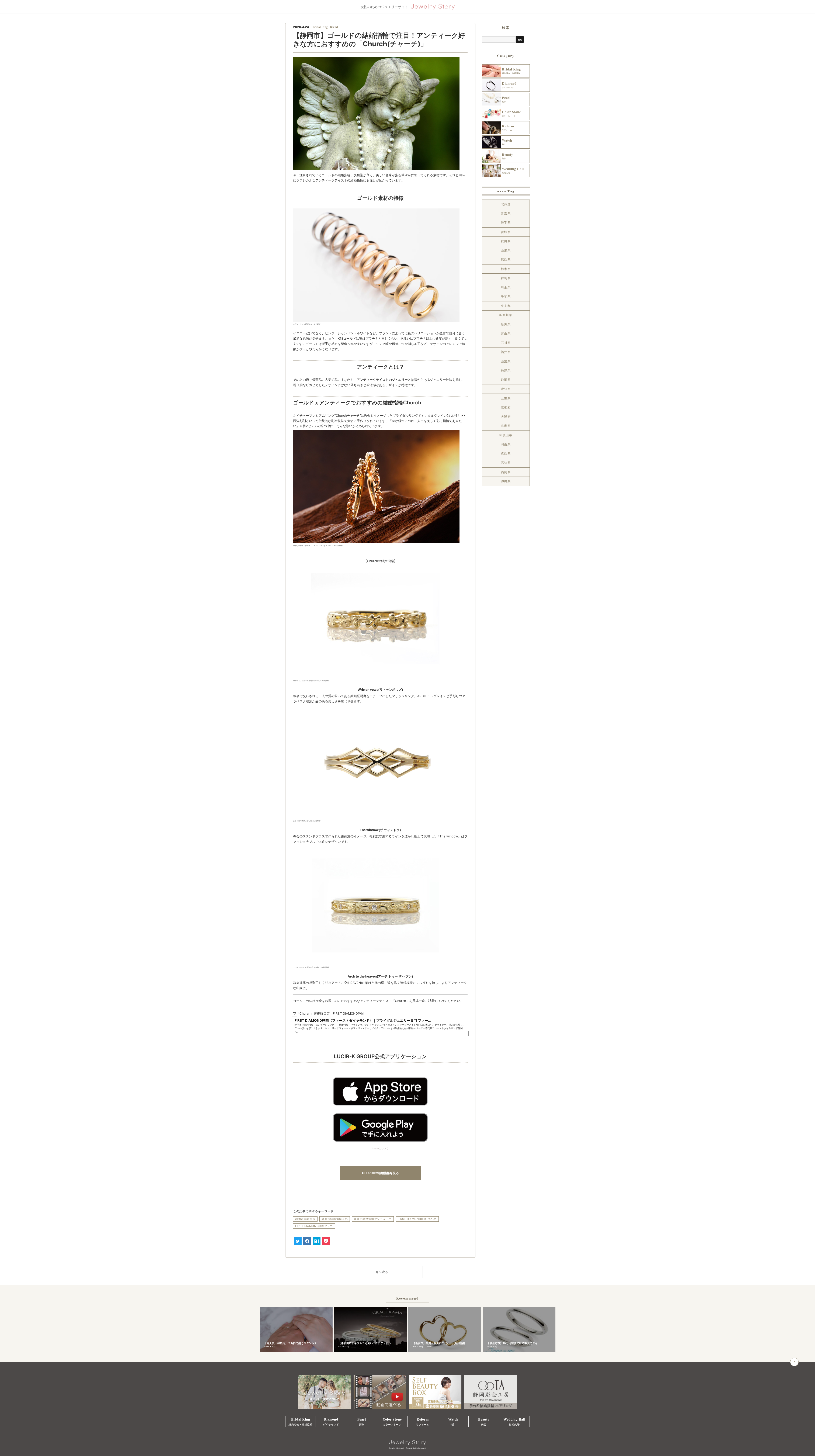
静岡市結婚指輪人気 (335, 1219)
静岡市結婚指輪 (305, 1219)
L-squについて (380, 1148)
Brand (334, 27)
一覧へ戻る (380, 1272)
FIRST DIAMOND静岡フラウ (314, 1226)
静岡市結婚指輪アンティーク (372, 1219)
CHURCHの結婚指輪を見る (380, 1173)
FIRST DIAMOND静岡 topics (417, 1219)
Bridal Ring (320, 27)
